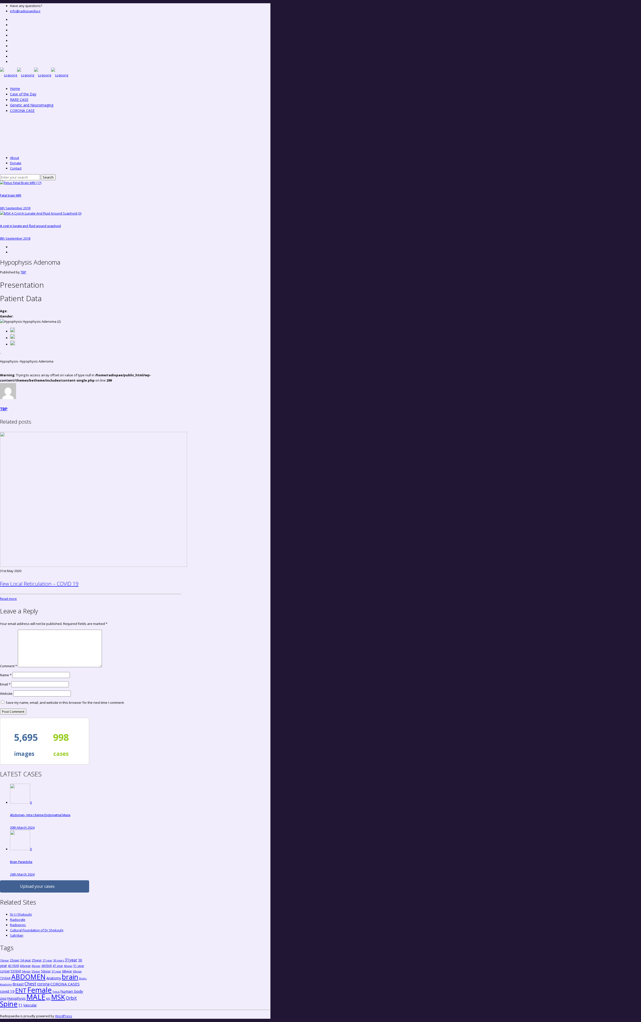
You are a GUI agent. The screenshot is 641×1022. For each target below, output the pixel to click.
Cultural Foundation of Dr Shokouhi (36, 930)
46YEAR (46, 966)
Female (39, 990)
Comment (8, 666)
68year (67, 971)
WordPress (63, 1016)
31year (71, 960)
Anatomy (53, 978)
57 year (56, 971)
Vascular (30, 1005)
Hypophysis (16, 998)
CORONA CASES (65, 983)
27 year (47, 960)
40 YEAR (13, 966)
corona (43, 984)
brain (70, 976)
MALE (35, 997)
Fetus (56, 991)
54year (26, 971)
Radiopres (18, 925)
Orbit (71, 998)
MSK (58, 997)
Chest (30, 984)
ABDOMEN (28, 976)
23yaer (15, 960)
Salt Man (16, 935)
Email (5, 684)
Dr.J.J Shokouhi (21, 914)
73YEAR (5, 978)
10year (4, 960)
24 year (25, 960)
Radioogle (17, 919)
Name (6, 675)
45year (36, 966)
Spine (9, 1003)
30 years (58, 960)
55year (36, 971)
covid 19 (7, 991)
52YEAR (5, 971)
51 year (78, 966)
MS (48, 998)
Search (48, 177)
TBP (23, 272)
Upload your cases (37, 886)
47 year (58, 966)
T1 (20, 1005)
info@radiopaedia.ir (25, 11)
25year (37, 960)
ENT (21, 990)
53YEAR (16, 971)
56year (46, 971)
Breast (18, 983)
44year (25, 965)
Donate (15, 163)
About (14, 157)
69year (77, 971)
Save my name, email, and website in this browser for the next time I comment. (65, 702)
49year (68, 966)
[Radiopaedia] (34, 75)
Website (6, 693)
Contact (16, 168)
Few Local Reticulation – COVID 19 (39, 583)
